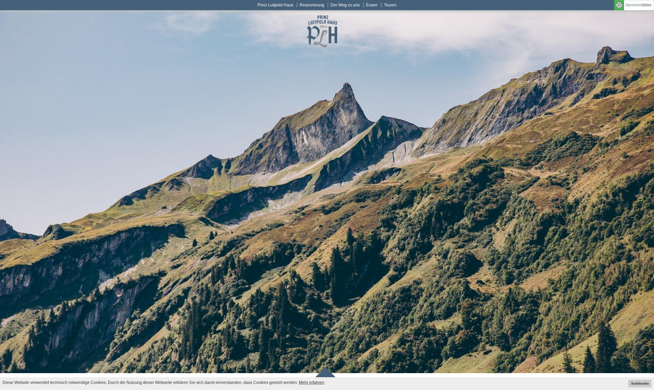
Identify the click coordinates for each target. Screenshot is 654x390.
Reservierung (312, 5)
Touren (390, 5)
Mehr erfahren (311, 382)
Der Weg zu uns (345, 5)
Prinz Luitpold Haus (275, 5)
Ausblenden (640, 383)
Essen (372, 5)
